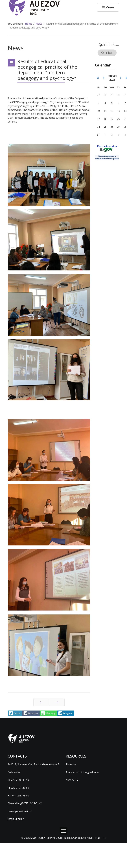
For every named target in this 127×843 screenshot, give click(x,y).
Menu (109, 7)
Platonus (71, 764)
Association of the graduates (82, 772)
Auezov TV (72, 780)
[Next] (56, 702)
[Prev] (41, 702)
